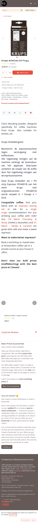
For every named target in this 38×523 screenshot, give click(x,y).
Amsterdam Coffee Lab (16, 476)
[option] (19, 303)
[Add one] (10, 72)
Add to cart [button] (23, 72)
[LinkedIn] (14, 112)
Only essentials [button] (25, 520)
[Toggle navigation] (35, 3)
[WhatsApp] (20, 112)
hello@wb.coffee (8, 501)
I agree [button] (33, 520)
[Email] (31, 112)
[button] (3, 38)
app (2, 494)
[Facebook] (4, 112)
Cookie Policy (13, 514)
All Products (8, 16)
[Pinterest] (25, 112)
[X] (9, 112)
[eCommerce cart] (30, 3)
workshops (17, 471)
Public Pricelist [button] (29, 10)
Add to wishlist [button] (8, 77)
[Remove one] (3, 72)
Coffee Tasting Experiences (24, 469)
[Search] (22, 10)
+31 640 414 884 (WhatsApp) (11, 499)
